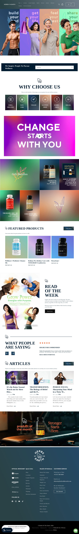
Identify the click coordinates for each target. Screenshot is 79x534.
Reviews (28, 483)
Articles (28, 486)
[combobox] (54, 67)
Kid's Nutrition (43, 506)
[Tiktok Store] (15, 492)
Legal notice (51, 527)
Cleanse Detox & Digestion (44, 478)
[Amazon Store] (15, 483)
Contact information (49, 530)
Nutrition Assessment (31, 494)
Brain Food (42, 485)
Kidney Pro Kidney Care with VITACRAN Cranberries (38, 262)
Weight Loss (43, 482)
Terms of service (35, 527)
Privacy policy (27, 527)
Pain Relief (42, 496)
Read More (10, 406)
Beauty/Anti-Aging (44, 472)
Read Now (50, 311)
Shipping (28, 491)
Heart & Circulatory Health (44, 499)
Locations (28, 475)
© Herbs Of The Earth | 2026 (45, 525)
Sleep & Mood (43, 493)
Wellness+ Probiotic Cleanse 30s (15, 262)
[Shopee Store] (15, 473)
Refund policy (20, 527)
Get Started (59, 491)
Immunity (42, 475)
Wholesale (28, 488)
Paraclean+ (55, 261)
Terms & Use (57, 527)
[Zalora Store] (15, 487)
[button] (20, 3)
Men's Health (43, 509)
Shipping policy (43, 527)
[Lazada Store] (15, 478)
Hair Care (42, 488)
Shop (27, 472)
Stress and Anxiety (44, 490)
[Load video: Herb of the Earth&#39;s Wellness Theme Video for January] (39, 136)
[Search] (72, 67)
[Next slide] (13, 353)
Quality (27, 480)
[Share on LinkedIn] (14, 394)
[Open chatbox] (75, 531)
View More (69, 228)
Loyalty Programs (30, 477)
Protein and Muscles (44, 503)
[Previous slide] (7, 353)
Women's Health (44, 511)
